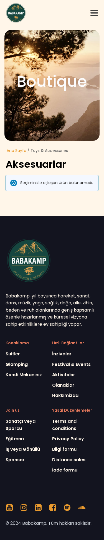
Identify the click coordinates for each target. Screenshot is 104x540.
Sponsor (15, 460)
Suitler (13, 354)
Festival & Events (71, 364)
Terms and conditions (64, 425)
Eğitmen (15, 438)
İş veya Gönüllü (23, 449)
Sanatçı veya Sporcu (20, 425)
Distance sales (68, 460)
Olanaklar (63, 385)
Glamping (17, 364)
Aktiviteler (63, 374)
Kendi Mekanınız (24, 374)
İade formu (64, 470)
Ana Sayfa (16, 150)
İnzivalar (62, 354)
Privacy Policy (68, 438)
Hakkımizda (65, 395)
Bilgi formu (64, 449)
